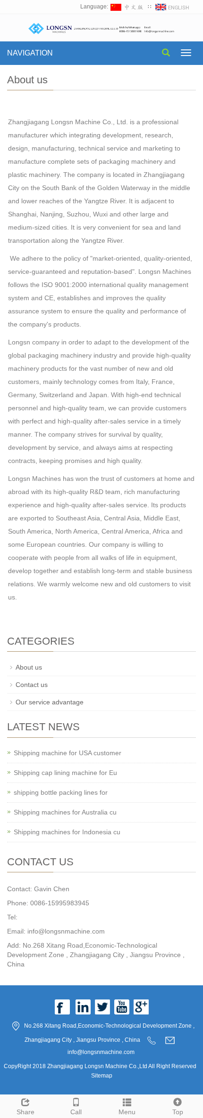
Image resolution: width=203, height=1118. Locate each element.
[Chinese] (128, 6)
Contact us (32, 684)
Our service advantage (50, 702)
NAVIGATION (30, 53)
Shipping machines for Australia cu (65, 812)
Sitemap (101, 1075)
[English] (172, 6)
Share (25, 1112)
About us (29, 667)
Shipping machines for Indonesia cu (67, 832)
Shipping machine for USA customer (67, 753)
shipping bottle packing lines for (61, 792)
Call (76, 1112)
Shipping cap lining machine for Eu (65, 772)
